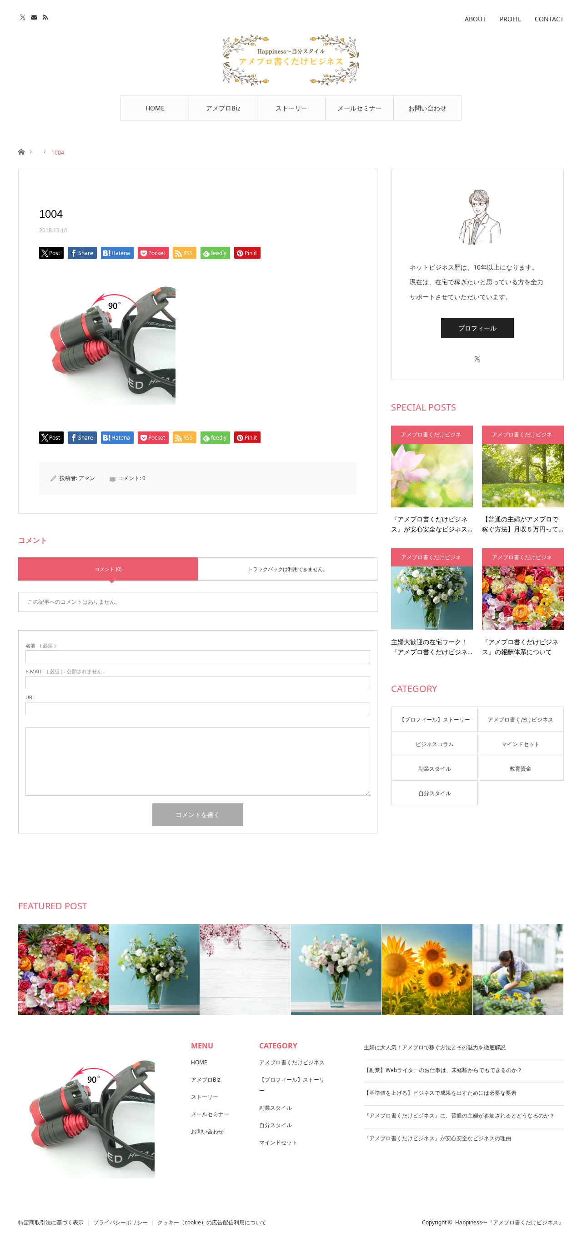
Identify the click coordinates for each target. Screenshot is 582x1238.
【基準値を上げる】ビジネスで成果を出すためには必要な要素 (440, 1093)
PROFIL (510, 19)
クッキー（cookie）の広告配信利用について (211, 1222)
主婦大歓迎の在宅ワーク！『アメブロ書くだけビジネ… (431, 646)
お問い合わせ (427, 108)
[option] (63, 969)
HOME (155, 108)
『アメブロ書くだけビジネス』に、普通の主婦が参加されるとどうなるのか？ (459, 1115)
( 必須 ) (40, 645)
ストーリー (291, 108)
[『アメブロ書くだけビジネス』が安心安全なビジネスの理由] (432, 466)
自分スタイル (434, 793)
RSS (46, 16)
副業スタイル (434, 768)
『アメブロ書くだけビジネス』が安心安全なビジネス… (431, 524)
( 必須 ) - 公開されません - (65, 671)
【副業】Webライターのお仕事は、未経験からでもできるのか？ (443, 1070)
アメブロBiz (223, 108)
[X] (477, 354)
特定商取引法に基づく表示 (51, 1222)
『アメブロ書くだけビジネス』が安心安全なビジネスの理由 (437, 1138)
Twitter (24, 16)
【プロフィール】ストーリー (434, 719)
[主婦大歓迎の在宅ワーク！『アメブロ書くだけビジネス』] (432, 589)
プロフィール (477, 328)
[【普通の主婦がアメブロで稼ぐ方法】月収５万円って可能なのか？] (523, 466)
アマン (87, 478)
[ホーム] (21, 151)
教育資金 (521, 768)
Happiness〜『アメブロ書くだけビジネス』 (509, 1222)
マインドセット (521, 744)
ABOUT (475, 19)
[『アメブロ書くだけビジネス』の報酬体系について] (523, 589)
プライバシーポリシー (120, 1222)
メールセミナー (359, 108)
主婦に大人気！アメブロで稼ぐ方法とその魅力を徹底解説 (435, 1047)
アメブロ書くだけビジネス (431, 437)
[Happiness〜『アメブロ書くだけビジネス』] (291, 60)
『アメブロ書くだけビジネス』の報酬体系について (520, 646)
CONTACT (549, 19)
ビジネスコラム (435, 744)
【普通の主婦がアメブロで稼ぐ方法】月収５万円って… (522, 524)
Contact (35, 16)
